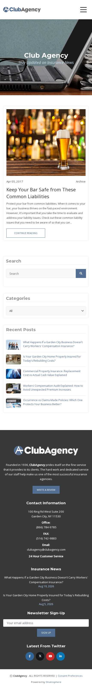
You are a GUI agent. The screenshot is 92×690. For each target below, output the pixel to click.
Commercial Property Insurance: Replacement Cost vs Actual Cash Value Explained (51, 373)
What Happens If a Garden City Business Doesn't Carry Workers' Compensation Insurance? (53, 344)
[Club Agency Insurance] (22, 9)
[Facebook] (29, 656)
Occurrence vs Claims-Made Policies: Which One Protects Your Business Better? (53, 402)
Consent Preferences (70, 675)
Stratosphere (53, 682)
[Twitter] (40, 656)
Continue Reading (25, 233)
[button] (81, 273)
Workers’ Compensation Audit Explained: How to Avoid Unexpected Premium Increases (53, 387)
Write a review (46, 489)
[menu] (83, 9)
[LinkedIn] (60, 656)
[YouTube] (50, 656)
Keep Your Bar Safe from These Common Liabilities (41, 192)
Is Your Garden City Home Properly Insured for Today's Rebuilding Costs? (52, 358)
